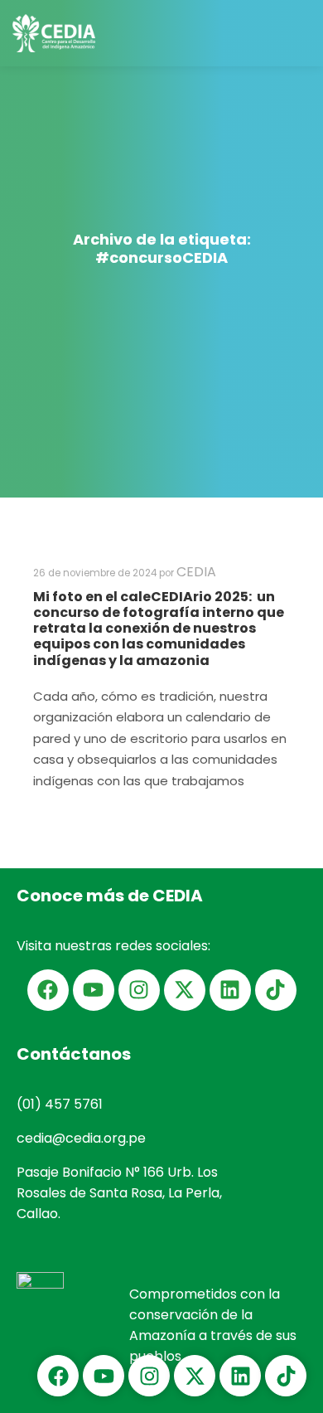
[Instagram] (139, 990)
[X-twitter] (184, 990)
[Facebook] (48, 990)
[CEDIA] (53, 33)
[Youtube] (93, 990)
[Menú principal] (296, 33)
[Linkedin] (230, 990)
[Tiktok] (275, 990)
